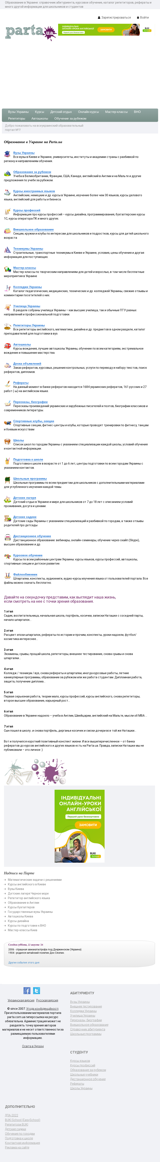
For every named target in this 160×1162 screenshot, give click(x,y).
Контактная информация (22, 1143)
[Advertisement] (80, 73)
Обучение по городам (20, 1133)
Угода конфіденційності (42, 1008)
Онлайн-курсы (88, 112)
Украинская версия (21, 1000)
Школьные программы (30, 478)
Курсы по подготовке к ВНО (27, 925)
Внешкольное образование (33, 229)
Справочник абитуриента (87, 1029)
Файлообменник (25, 574)
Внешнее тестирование (86, 1006)
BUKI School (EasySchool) (22, 1120)
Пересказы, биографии (30, 402)
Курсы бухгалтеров (21, 907)
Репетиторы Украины (29, 325)
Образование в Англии (23, 902)
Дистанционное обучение (32, 536)
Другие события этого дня (23, 962)
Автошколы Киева (20, 916)
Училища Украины (26, 306)
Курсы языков (80, 1060)
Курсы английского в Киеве (27, 884)
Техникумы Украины (28, 248)
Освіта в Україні (33, 1046)
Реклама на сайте (17, 1147)
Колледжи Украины (27, 287)
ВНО (137, 112)
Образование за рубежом (32, 172)
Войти (144, 17)
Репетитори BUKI (16, 1124)
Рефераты (21, 382)
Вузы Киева (16, 889)
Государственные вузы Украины (30, 911)
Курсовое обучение (27, 555)
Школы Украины (81, 1088)
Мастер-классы (116, 112)
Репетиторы (16, 118)
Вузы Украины (18, 112)
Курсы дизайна (18, 921)
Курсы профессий (26, 210)
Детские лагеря (24, 497)
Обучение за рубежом (70, 118)
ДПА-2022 (11, 1115)
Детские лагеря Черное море (28, 893)
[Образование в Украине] (31, 32)
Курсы (39, 112)
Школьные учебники (84, 1074)
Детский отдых (61, 112)
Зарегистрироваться (116, 17)
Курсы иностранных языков (34, 191)
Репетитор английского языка (29, 898)
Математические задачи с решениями (35, 879)
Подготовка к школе (28, 459)
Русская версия (47, 1000)
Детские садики (24, 517)
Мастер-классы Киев (22, 930)
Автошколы (39, 118)
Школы (18, 440)
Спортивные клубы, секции (33, 421)
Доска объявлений (27, 363)
